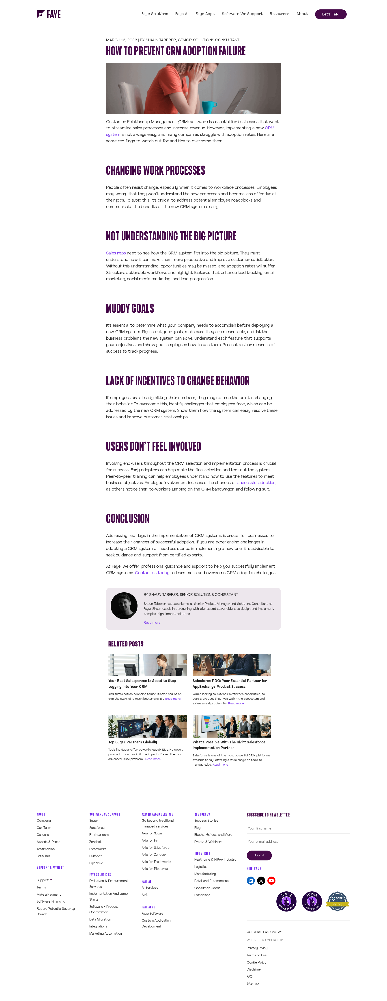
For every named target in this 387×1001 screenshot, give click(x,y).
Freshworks (97, 849)
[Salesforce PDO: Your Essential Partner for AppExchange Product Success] (232, 665)
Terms (41, 887)
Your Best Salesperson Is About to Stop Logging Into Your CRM (142, 684)
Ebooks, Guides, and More (213, 835)
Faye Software (152, 913)
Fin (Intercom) (99, 835)
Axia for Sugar (152, 833)
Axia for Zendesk (154, 854)
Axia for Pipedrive (155, 869)
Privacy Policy (257, 948)
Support (43, 880)
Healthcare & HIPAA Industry (215, 859)
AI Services (150, 887)
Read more (152, 623)
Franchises (202, 895)
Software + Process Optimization (104, 909)
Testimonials (46, 849)
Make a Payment (49, 894)
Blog (197, 828)
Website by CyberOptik (265, 940)
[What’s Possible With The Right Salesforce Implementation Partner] (232, 726)
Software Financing (51, 901)
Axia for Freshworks (156, 862)
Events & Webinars (208, 842)
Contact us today (152, 573)
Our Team (44, 828)
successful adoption (256, 483)
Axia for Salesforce (156, 848)
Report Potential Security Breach (56, 912)
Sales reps (116, 254)
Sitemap (253, 983)
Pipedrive (96, 863)
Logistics (201, 867)
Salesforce (97, 828)
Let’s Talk (43, 856)
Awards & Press (48, 842)
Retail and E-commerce (211, 881)
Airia (145, 895)
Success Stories (206, 820)
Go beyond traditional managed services (158, 823)
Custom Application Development (156, 923)
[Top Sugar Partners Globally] (147, 726)
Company (44, 820)
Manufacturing (205, 874)
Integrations (98, 926)
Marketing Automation (105, 933)
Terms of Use (257, 955)
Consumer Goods (207, 888)
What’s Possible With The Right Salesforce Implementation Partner (229, 745)
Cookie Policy (257, 962)
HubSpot (95, 856)
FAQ (250, 976)
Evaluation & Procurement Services (108, 884)
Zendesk (95, 842)
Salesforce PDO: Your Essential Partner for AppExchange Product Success (230, 684)
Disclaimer (254, 969)
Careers (43, 835)
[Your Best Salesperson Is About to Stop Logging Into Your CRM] (147, 665)
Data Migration (100, 919)
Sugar (93, 820)
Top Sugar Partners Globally (132, 742)
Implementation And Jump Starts (108, 896)
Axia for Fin (150, 840)
